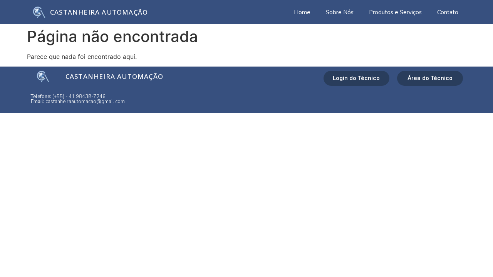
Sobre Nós (340, 12)
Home (302, 12)
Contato (447, 12)
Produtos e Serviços (395, 12)
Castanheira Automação (99, 12)
